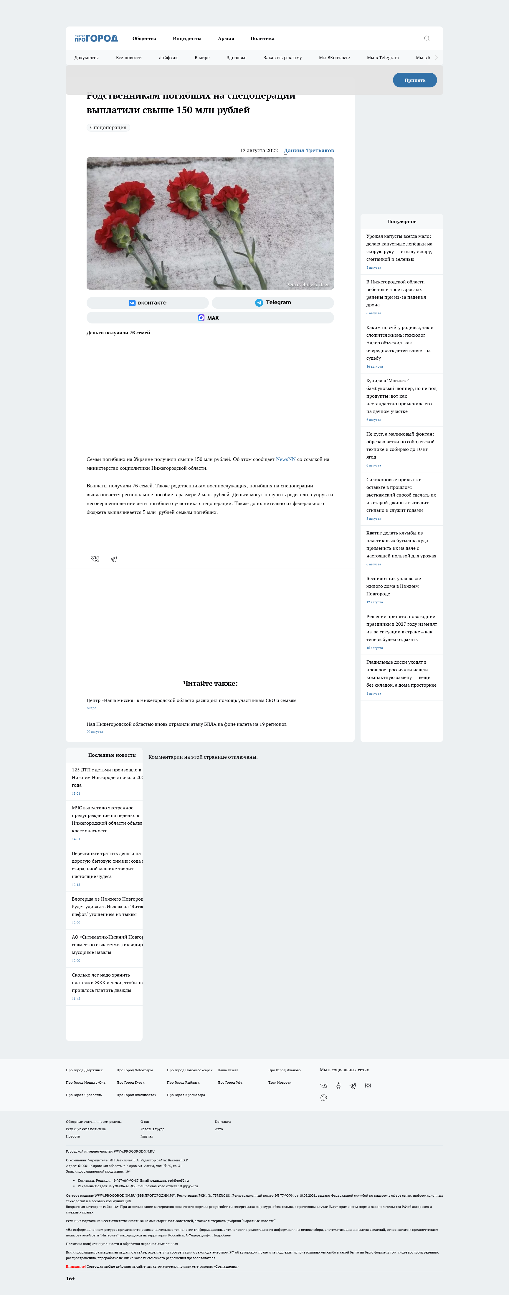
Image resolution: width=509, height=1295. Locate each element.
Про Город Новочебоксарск (189, 1070)
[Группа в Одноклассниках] (338, 1086)
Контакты (223, 1121)
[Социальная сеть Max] (210, 317)
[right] (436, 57)
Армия (226, 38)
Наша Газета (228, 1070)
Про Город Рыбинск (183, 1082)
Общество (144, 38)
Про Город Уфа (230, 1082)
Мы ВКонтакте (334, 57)
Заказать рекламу (283, 57)
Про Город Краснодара (186, 1095)
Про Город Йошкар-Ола (85, 1082)
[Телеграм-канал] (273, 303)
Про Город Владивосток (136, 1095)
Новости (73, 1136)
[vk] (95, 559)
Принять (415, 80)
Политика (263, 38)
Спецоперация (108, 127)
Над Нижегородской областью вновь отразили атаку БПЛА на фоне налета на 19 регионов (187, 727)
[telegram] (116, 559)
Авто (219, 1129)
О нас (145, 1121)
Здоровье (237, 57)
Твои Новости (279, 1082)
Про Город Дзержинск (84, 1070)
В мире (202, 57)
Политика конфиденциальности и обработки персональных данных (122, 1243)
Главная (147, 1136)
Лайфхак (168, 57)
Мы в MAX (427, 57)
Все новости (129, 57)
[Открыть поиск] (427, 38)
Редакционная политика (86, 1129)
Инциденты (187, 38)
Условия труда (152, 1129)
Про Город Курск (130, 1082)
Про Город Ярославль (84, 1095)
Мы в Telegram (383, 57)
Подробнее (221, 1235)
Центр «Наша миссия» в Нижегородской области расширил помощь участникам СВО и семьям (192, 703)
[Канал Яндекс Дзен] (368, 1086)
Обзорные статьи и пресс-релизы (94, 1121)
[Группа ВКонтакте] (148, 303)
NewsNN (286, 459)
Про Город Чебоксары (135, 1070)
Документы (87, 57)
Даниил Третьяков (309, 150)
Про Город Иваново (284, 1070)
